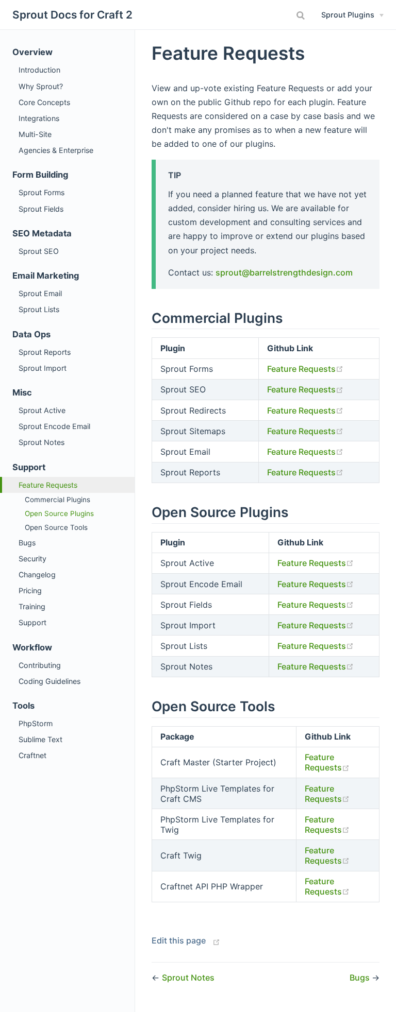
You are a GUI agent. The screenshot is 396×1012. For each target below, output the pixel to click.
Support (32, 622)
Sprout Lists (39, 309)
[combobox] (302, 15)
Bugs (27, 542)
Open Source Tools (56, 527)
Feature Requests (48, 485)
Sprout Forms (41, 192)
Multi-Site (35, 134)
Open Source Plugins (59, 513)
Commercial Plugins (57, 499)
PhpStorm (36, 723)
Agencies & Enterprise (56, 150)
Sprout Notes (41, 442)
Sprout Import (43, 368)
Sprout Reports (45, 352)
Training (32, 606)
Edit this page (179, 940)
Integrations (39, 118)
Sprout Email (40, 293)
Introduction (39, 69)
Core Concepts (44, 102)
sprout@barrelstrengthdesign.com (284, 272)
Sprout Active (42, 410)
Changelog (37, 574)
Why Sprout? (41, 86)
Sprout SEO (39, 251)
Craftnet (32, 755)
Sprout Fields (41, 208)
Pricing (30, 590)
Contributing (40, 665)
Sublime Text (40, 739)
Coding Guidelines (49, 681)
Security (32, 558)
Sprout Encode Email (54, 426)
